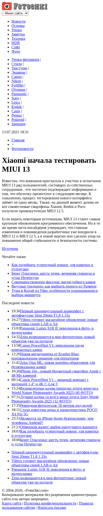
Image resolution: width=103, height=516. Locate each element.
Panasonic (19, 94)
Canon (16, 77)
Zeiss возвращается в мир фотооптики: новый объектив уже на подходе (48, 480)
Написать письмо (52, 508)
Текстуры (19, 68)
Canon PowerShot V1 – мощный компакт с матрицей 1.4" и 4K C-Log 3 (50, 382)
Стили (16, 64)
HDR (15, 43)
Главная (17, 140)
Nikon (16, 81)
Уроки (16, 30)
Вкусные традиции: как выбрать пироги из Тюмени (54, 286)
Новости (18, 21)
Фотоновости (22, 149)
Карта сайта (11, 503)
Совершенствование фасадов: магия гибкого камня (53, 282)
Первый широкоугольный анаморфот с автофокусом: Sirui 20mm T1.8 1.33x (47, 313)
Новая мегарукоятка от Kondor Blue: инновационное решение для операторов (45, 356)
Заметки (18, 34)
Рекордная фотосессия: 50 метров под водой (56, 405)
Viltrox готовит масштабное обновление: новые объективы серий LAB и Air (54, 322)
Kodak (16, 107)
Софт (15, 47)
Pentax (16, 115)
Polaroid (17, 120)
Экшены (18, 72)
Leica (15, 102)
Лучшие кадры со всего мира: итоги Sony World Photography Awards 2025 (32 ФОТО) (54, 399)
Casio (15, 111)
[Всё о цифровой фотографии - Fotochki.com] (24, 9)
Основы (18, 26)
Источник (10, 249)
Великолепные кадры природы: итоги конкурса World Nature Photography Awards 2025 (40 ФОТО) (54, 390)
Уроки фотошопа (25, 59)
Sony (15, 98)
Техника (18, 38)
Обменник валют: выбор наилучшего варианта (58, 427)
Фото (15, 51)
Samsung (18, 124)
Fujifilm (17, 85)
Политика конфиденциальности (50, 503)
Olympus (18, 90)
